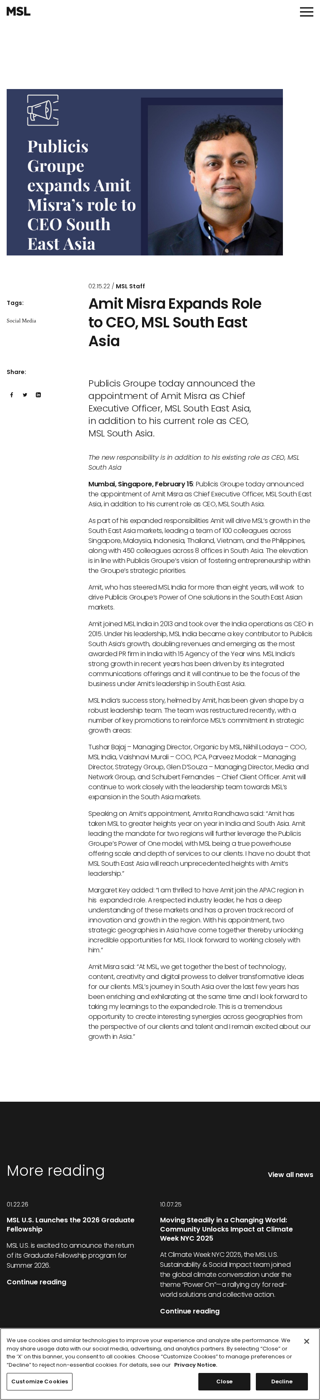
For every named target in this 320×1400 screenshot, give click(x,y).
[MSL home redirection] (18, 11)
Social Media (21, 321)
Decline (282, 1381)
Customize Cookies (39, 1381)
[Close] (307, 1341)
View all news (290, 1174)
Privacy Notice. (195, 1365)
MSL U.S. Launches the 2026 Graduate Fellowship (71, 1224)
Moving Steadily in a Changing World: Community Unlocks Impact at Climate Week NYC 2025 (226, 1229)
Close (224, 1381)
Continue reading (36, 1282)
